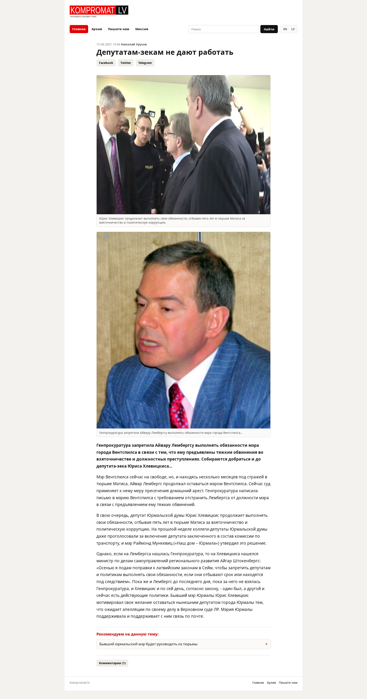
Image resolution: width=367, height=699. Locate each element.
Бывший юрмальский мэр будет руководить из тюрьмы (148, 643)
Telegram (145, 63)
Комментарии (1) (112, 663)
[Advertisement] (247, 12)
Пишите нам (118, 29)
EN (285, 29)
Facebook (106, 63)
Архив (97, 29)
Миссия (141, 29)
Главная (79, 29)
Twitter (125, 63)
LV (293, 29)
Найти (269, 29)
